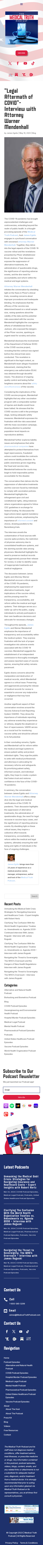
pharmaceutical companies (16, 446)
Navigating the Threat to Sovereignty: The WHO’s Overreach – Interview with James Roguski (21, 974)
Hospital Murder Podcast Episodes (19, 1017)
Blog (34, 133)
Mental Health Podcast (14, 1026)
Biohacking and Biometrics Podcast (20, 997)
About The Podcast (14, 1413)
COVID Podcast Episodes (15, 1006)
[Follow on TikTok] (33, 63)
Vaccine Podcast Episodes (16, 1046)
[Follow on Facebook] (17, 63)
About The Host (13, 1409)
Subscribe (21, 53)
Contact (7, 1435)
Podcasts (8, 1034)
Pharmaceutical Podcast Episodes (19, 1030)
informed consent (25, 520)
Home (6, 1358)
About (6, 1406)
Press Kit (8, 1417)
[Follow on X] (10, 63)
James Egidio (12, 133)
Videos (7, 1426)
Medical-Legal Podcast (14, 1022)
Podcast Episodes (12, 1362)
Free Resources (11, 1430)
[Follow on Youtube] (25, 63)
